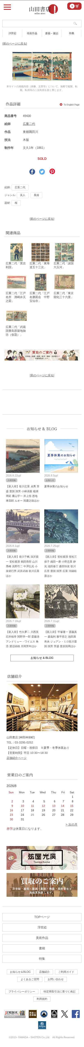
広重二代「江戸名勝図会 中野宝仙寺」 (40, 297)
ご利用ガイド (66, 971)
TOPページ (42, 917)
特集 (71, 33)
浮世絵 (12, 33)
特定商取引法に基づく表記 (59, 991)
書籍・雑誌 (51, 33)
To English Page (72, 104)
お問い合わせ (56, 979)
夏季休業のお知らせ (56, 486)
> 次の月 (71, 824)
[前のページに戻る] (14, 43)
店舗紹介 (44, 971)
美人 (22, 195)
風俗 (36, 195)
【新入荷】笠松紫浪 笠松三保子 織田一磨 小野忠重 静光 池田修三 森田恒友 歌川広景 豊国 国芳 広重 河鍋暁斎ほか (60, 566)
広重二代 (29, 124)
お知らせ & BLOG (42, 428)
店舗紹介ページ (17, 758)
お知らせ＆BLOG (20, 971)
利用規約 (42, 998)
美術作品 (32, 33)
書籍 (42, 948)
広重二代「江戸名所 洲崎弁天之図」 (16, 297)
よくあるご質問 (30, 979)
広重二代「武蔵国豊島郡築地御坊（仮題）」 (16, 330)
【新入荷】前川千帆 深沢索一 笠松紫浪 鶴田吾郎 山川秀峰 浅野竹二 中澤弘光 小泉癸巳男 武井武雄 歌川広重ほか (22, 566)
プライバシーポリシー (22, 991)
